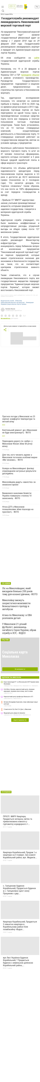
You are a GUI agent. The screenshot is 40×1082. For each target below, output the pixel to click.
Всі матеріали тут (20, 669)
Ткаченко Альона (10, 309)
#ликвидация (30, 302)
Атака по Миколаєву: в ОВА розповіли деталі (17, 617)
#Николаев (18, 301)
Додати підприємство (20, 720)
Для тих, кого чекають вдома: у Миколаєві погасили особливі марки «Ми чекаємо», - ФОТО (19, 457)
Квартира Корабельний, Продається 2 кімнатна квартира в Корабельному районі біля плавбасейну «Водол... (20, 925)
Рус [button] (37, 7)
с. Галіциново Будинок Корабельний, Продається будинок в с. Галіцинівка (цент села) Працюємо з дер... (19, 889)
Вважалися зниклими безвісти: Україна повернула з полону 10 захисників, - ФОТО (17, 496)
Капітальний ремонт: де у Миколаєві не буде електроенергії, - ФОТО (19, 431)
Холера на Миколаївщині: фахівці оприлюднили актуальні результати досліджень (19, 471)
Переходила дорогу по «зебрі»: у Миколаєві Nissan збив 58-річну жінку (17, 444)
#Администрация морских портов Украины (13, 304)
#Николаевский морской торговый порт (13, 302)
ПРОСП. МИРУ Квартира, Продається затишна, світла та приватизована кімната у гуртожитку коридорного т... (17, 820)
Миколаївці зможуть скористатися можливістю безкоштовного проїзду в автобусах (16, 605)
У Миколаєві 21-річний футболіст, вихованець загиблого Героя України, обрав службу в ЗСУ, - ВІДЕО (19, 629)
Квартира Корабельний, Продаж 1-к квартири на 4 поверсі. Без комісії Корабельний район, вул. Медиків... (20, 855)
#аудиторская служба (7, 301)
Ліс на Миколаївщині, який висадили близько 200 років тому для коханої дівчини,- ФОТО (19, 591)
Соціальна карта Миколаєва (15, 654)
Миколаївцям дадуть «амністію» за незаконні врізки (19, 483)
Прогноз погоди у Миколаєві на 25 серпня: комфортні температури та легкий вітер (18, 419)
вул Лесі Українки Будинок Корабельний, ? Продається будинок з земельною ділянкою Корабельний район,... (18, 961)
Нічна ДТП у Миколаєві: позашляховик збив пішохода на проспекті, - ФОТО (17, 509)
